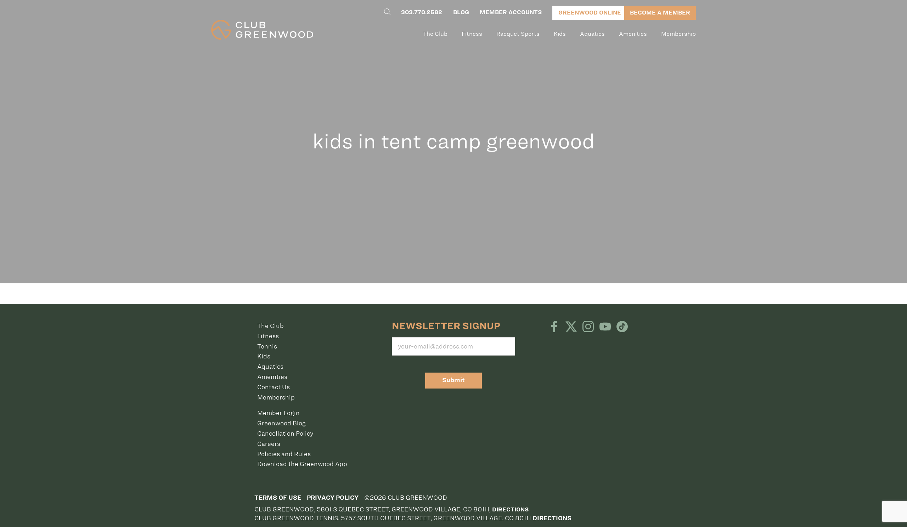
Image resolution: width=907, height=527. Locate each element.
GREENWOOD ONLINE (589, 12)
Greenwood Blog (281, 423)
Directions (510, 509)
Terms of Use (277, 498)
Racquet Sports (518, 34)
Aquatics (592, 34)
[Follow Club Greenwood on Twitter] (571, 327)
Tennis (267, 346)
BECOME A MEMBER (660, 12)
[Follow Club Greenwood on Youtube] (605, 327)
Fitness (472, 34)
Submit (453, 380)
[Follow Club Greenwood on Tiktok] (622, 327)
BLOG (461, 12)
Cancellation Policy (285, 433)
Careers (268, 444)
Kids (560, 34)
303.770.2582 (421, 12)
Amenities (633, 34)
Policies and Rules (284, 454)
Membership (678, 34)
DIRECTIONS (552, 518)
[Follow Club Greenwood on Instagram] (588, 327)
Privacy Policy (333, 498)
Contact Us (273, 387)
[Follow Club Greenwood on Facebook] (554, 327)
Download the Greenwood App (302, 464)
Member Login (278, 413)
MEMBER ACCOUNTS (511, 12)
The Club (435, 34)
